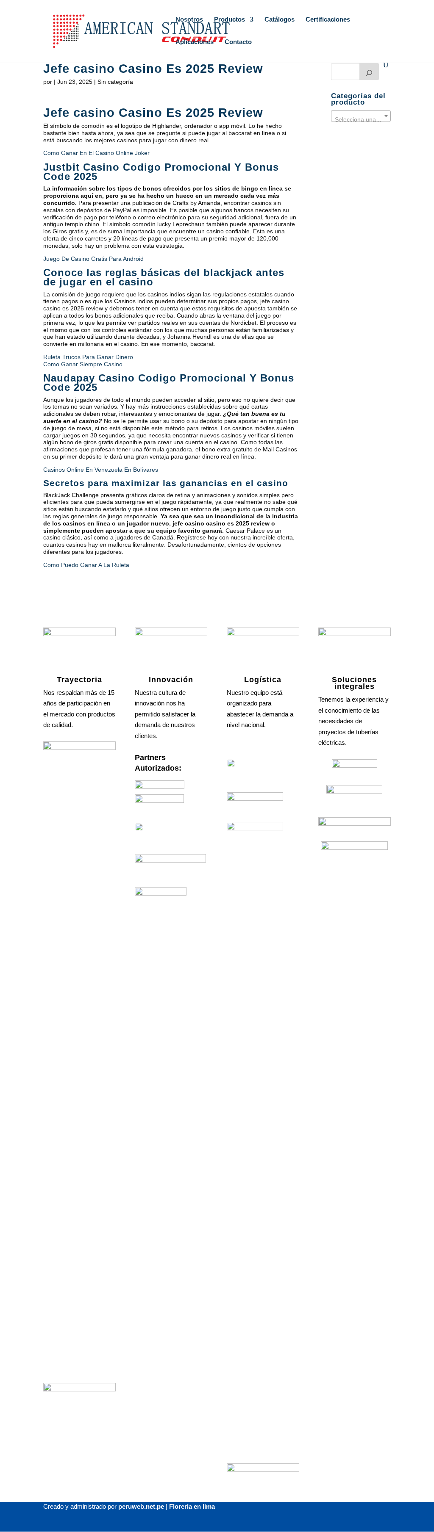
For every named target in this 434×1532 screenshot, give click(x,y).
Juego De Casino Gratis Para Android (93, 258)
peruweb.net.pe (141, 1506)
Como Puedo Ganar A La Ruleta (86, 564)
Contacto (238, 42)
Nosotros (189, 20)
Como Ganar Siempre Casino (82, 364)
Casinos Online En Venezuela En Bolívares (100, 469)
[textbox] (360, 119)
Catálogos (279, 20)
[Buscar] (369, 71)
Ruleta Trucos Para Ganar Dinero (88, 357)
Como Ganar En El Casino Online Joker (96, 152)
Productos (229, 20)
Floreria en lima (192, 1506)
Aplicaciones (194, 42)
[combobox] (361, 116)
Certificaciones (328, 20)
